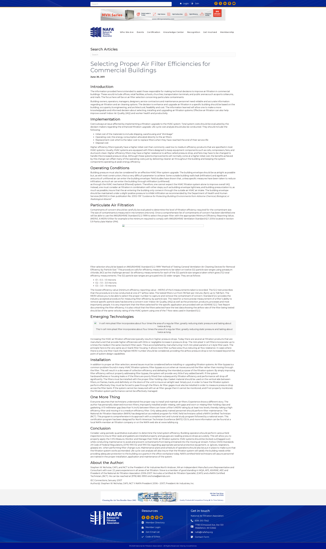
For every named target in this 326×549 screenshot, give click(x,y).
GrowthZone (191, 546)
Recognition (193, 32)
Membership (227, 32)
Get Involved (210, 32)
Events (140, 32)
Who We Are (127, 32)
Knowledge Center (173, 32)
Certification (153, 32)
